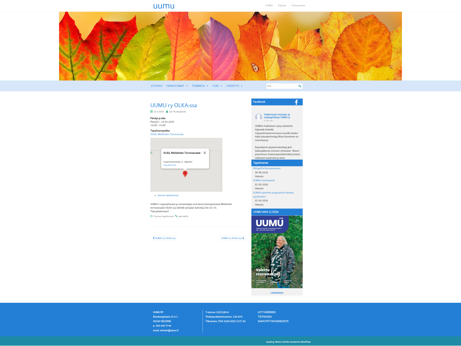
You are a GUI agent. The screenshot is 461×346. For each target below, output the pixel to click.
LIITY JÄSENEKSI (267, 312)
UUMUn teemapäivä (264, 180)
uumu (164, 5)
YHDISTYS (232, 86)
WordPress (306, 342)
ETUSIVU (156, 86)
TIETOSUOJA (265, 316)
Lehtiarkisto (277, 292)
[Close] (204, 152)
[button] (185, 174)
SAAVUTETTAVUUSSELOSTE (273, 321)
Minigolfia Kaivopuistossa (267, 168)
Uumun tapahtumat (168, 195)
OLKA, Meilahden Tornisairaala (166, 134)
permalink (183, 216)
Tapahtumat (169, 165)
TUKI (215, 86)
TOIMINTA (198, 86)
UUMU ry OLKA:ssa (165, 238)
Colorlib (285, 342)
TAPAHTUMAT (175, 86)
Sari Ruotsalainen (177, 111)
